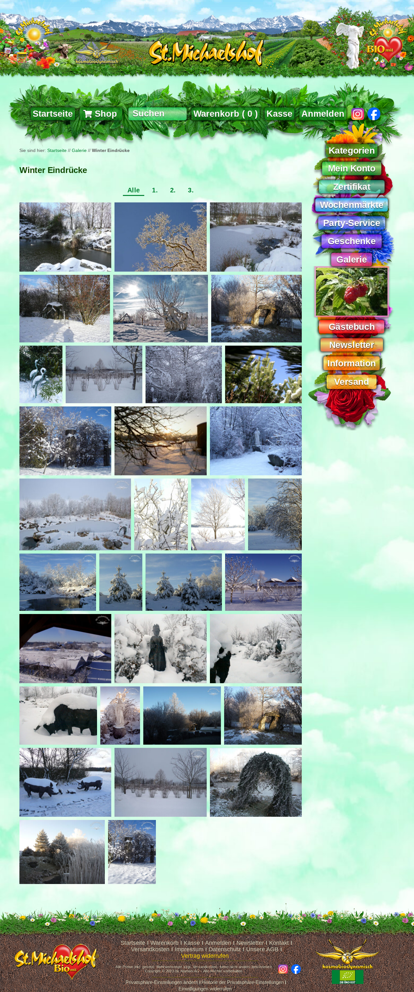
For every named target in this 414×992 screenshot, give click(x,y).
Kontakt (279, 943)
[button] (352, 148)
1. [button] (155, 190)
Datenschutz (225, 949)
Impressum (189, 949)
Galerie (79, 150)
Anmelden (322, 114)
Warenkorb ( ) (225, 114)
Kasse (192, 943)
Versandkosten (150, 949)
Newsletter (250, 943)
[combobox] (157, 113)
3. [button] (191, 190)
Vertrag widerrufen (205, 956)
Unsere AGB (262, 949)
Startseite (57, 150)
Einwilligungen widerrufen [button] (205, 988)
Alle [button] (133, 190)
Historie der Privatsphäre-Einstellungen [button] (243, 982)
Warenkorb (164, 943)
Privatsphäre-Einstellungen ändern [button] (161, 982)
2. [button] (173, 190)
